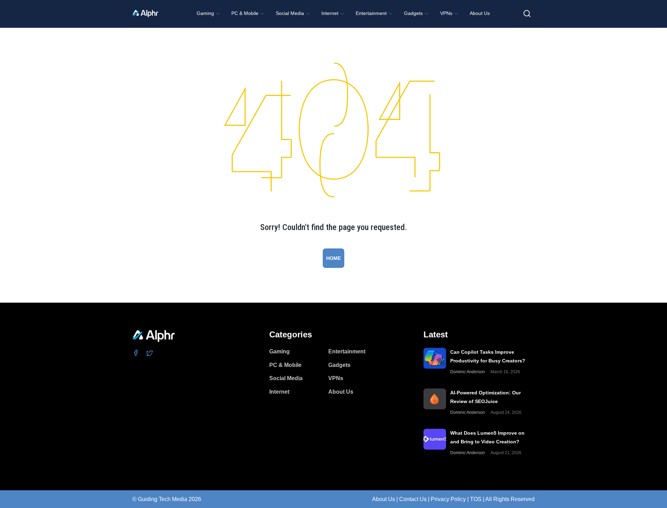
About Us (383, 499)
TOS (475, 499)
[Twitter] (150, 353)
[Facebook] (136, 353)
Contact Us (413, 499)
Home (333, 258)
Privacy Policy (448, 499)
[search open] (527, 13)
